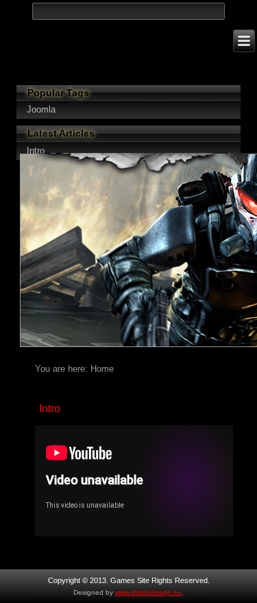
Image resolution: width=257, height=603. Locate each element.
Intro (49, 408)
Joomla (41, 109)
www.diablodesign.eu (148, 592)
